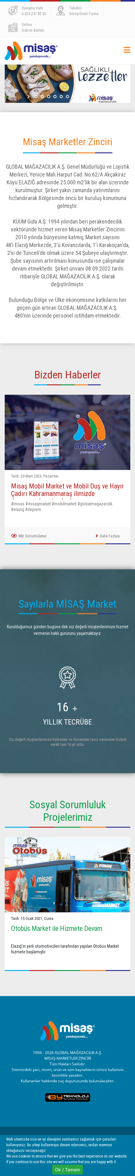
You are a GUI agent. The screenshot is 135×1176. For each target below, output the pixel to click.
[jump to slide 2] (42, 96)
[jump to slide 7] (74, 96)
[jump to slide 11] (99, 96)
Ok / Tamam (67, 1169)
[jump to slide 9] (86, 96)
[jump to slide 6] (67, 96)
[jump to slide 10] (92, 96)
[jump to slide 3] (49, 96)
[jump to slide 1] (36, 96)
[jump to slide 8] (80, 96)
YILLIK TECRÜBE (67, 722)
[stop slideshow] (106, 96)
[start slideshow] (29, 96)
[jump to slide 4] (55, 96)
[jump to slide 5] (61, 96)
